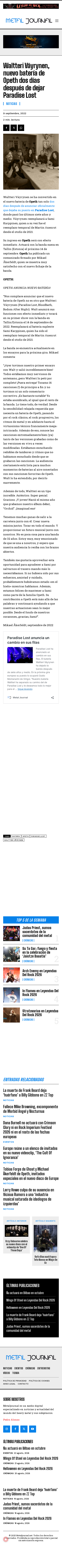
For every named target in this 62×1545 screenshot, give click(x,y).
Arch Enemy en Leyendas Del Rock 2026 (39, 973)
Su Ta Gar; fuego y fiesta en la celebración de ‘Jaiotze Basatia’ (39, 952)
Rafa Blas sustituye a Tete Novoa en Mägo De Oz (45, 1259)
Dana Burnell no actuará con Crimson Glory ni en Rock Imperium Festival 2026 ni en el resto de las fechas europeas (29, 1129)
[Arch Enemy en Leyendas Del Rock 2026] (11, 975)
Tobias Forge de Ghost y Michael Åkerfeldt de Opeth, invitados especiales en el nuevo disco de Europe (31, 1174)
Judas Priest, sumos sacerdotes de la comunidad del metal (37, 932)
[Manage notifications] (5, 1539)
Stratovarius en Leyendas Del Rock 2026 (40, 1013)
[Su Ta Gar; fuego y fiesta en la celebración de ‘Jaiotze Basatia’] (11, 954)
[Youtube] (32, 1429)
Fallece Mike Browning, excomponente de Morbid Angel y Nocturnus (30, 1109)
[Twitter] (23, 1429)
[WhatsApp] (21, 128)
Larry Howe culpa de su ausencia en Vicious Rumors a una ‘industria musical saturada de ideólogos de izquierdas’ (28, 1197)
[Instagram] (6, 1429)
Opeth (26, 836)
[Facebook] (6, 128)
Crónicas (28, 940)
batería (16, 836)
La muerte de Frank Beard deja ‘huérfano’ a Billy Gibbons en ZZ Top (28, 1092)
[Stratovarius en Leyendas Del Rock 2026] (11, 1015)
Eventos (8, 1142)
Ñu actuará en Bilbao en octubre (25, 1293)
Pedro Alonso (11, 1419)
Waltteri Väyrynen (13, 840)
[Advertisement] (31, 880)
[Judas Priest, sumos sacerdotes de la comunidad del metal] (11, 933)
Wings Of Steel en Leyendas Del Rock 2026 (30, 1300)
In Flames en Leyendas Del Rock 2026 (40, 993)
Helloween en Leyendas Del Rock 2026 (28, 1307)
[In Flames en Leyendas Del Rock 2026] (11, 995)
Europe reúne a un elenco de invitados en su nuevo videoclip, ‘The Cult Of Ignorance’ (30, 1153)
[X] (13, 128)
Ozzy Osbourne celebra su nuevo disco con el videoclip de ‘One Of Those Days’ (16, 1246)
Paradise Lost (38, 836)
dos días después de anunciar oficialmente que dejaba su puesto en (29, 206)
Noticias (8, 1100)
